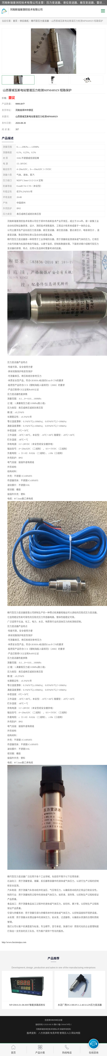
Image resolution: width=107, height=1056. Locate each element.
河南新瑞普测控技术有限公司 (47, 1029)
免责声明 (54, 1033)
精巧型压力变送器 (40, 21)
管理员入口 (65, 1033)
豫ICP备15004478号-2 (62, 1024)
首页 (15, 21)
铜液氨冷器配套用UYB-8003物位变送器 (79, 1005)
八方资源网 (44, 1033)
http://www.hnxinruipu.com (14, 942)
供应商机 (24, 21)
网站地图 (75, 1033)
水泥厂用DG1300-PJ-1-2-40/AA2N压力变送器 (27, 1005)
